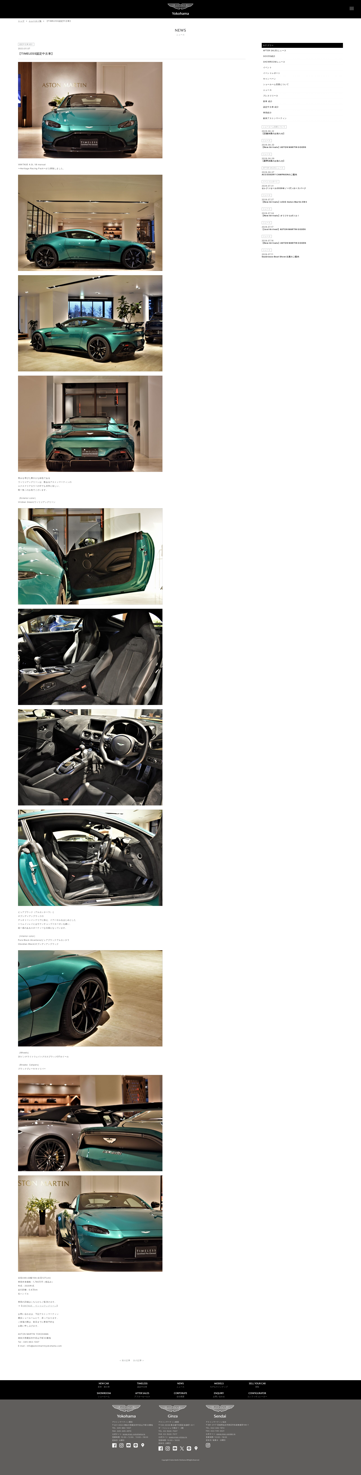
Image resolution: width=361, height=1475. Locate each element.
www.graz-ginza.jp (178, 1437)
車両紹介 (267, 112)
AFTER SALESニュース (274, 50)
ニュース (267, 90)
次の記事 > (138, 1360)
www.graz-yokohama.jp (134, 1434)
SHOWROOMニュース (274, 62)
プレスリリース (270, 95)
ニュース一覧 (35, 21)
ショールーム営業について (276, 84)
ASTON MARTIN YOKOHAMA (180, 9)
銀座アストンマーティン (275, 118)
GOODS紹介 (269, 56)
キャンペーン (269, 78)
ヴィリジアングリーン (46, 1306)
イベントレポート (271, 73)
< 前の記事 (125, 1360)
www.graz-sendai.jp (225, 1434)
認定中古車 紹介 (271, 107)
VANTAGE (28, 1306)
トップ (21, 21)
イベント (267, 67)
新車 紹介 (267, 101)
